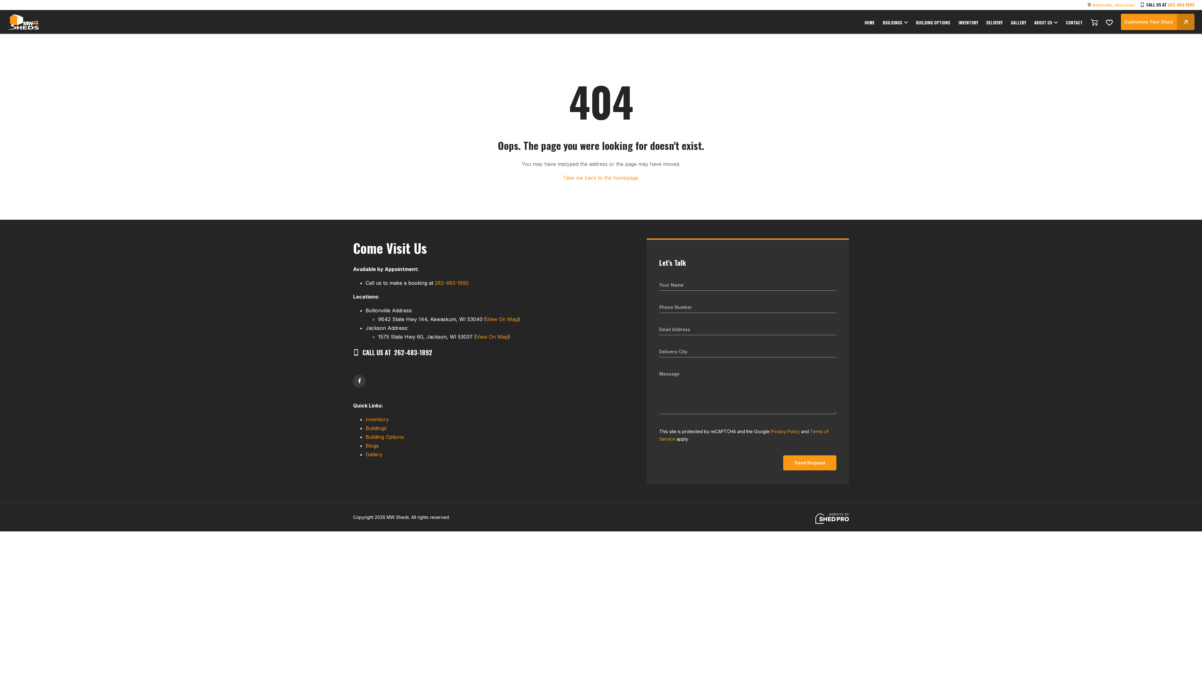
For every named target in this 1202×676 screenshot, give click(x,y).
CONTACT (1074, 22)
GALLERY (1018, 22)
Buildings (376, 428)
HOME (870, 22)
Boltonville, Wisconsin (1113, 5)
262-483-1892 (1181, 5)
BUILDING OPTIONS (933, 22)
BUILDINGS (892, 22)
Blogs (372, 446)
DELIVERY (994, 22)
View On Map (502, 319)
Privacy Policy (785, 431)
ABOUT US (1043, 22)
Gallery (374, 454)
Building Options (385, 437)
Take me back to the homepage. (601, 178)
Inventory (377, 419)
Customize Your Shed (1149, 21)
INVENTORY (968, 22)
